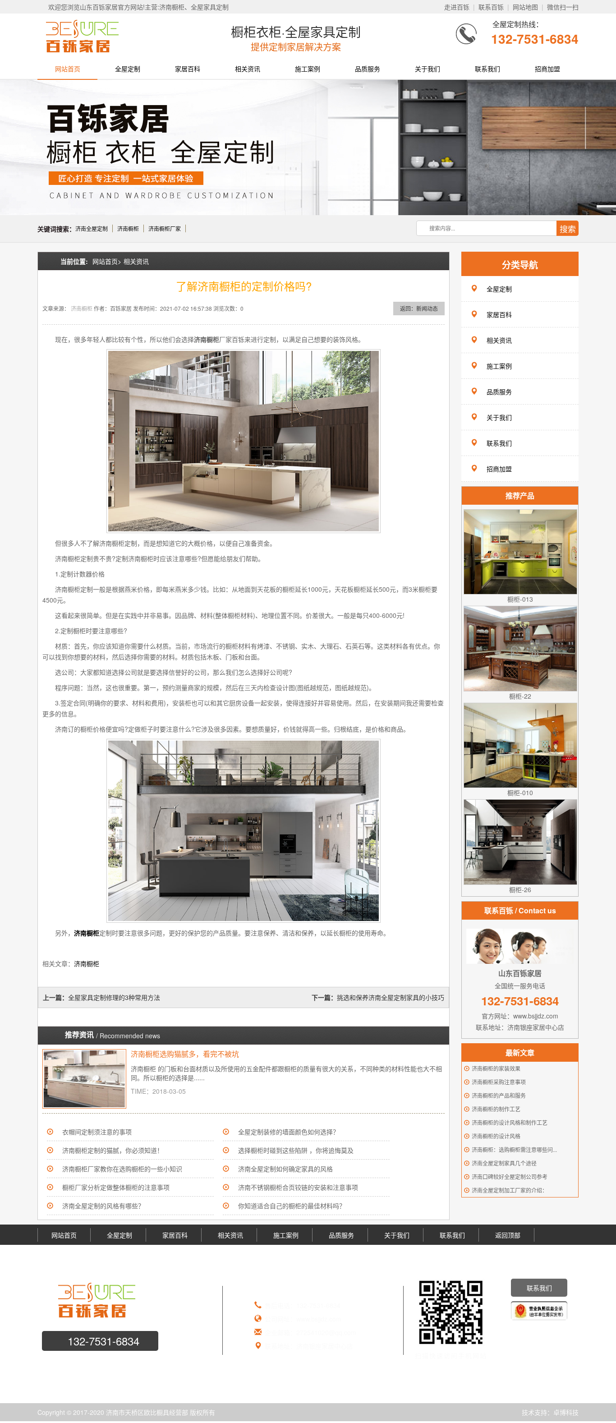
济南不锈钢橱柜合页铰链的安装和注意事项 (298, 1187)
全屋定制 (127, 68)
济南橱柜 (128, 228)
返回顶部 (507, 1234)
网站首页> (106, 261)
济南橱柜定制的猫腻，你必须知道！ (112, 1150)
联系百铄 (491, 6)
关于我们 (427, 68)
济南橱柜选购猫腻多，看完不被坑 (185, 1054)
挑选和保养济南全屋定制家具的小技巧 (390, 997)
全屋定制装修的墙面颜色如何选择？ (288, 1131)
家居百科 (187, 68)
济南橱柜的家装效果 (496, 1068)
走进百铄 (456, 6)
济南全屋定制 (91, 228)
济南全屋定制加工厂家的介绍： (509, 1190)
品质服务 (367, 68)
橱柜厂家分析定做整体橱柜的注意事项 (116, 1187)
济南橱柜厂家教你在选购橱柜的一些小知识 (122, 1168)
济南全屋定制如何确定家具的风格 (285, 1168)
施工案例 (307, 68)
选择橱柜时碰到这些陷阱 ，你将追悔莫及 (296, 1150)
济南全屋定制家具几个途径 (504, 1163)
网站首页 (67, 68)
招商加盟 (547, 68)
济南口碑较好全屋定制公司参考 (509, 1176)
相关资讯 (247, 68)
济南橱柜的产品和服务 (499, 1095)
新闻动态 (427, 308)
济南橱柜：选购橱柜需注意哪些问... (514, 1149)
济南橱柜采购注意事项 (499, 1082)
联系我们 (487, 68)
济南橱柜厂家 (164, 228)
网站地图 (525, 6)
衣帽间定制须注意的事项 (97, 1131)
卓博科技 (566, 1412)
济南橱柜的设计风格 (496, 1136)
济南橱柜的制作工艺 (496, 1109)
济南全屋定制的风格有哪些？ (103, 1205)
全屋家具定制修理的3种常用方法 (114, 997)
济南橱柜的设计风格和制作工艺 (509, 1122)
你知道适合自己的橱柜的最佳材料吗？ (291, 1205)
